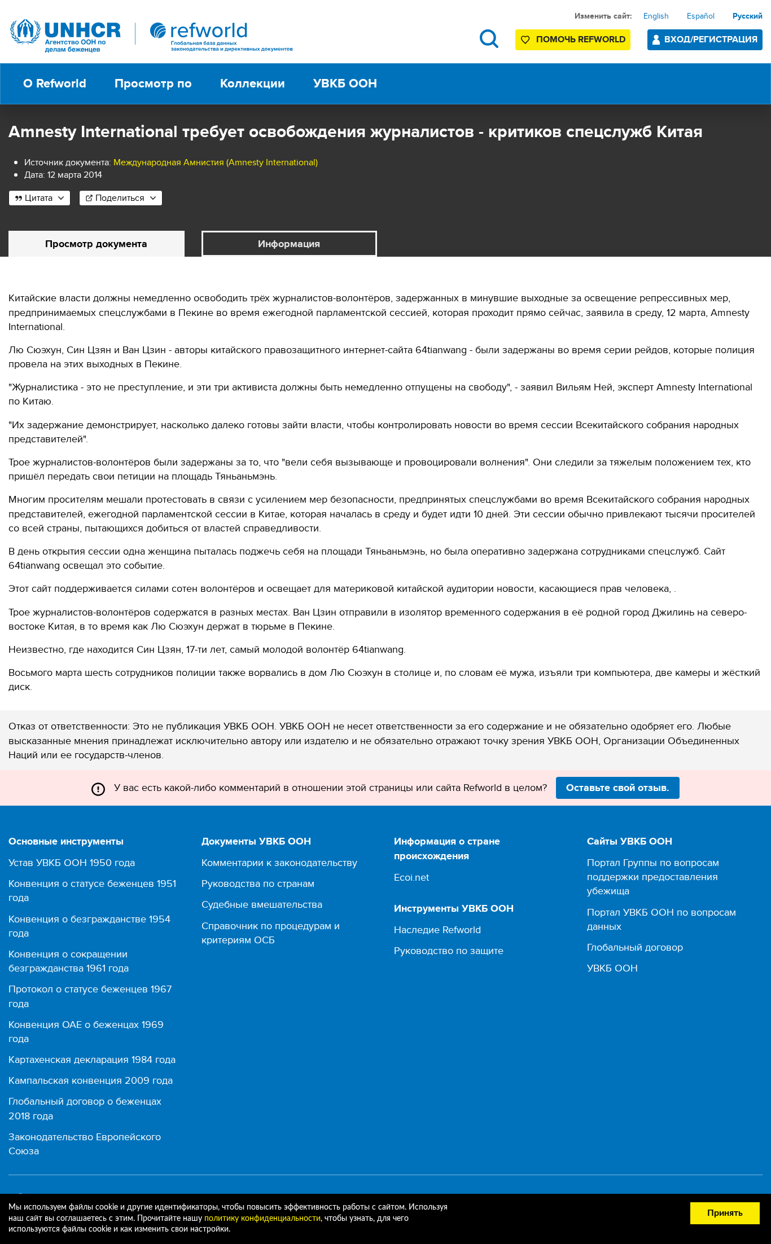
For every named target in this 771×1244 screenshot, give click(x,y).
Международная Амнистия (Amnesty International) (215, 162)
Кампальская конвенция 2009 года (90, 1080)
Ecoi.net (411, 877)
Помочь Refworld (580, 39)
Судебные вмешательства (261, 904)
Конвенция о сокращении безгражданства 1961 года (68, 961)
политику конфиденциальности (262, 1219)
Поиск (489, 38)
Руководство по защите (448, 950)
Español (701, 15)
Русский (748, 15)
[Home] (151, 36)
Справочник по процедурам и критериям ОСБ (270, 932)
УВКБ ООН (612, 968)
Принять (725, 1212)
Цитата (38, 197)
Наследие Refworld (437, 929)
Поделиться (119, 197)
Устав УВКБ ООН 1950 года (71, 862)
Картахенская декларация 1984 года (92, 1059)
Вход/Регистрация (710, 39)
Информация (289, 243)
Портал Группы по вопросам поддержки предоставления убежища (653, 876)
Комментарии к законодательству (279, 862)
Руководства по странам (257, 883)
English (656, 15)
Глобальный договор (635, 947)
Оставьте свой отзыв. (617, 787)
